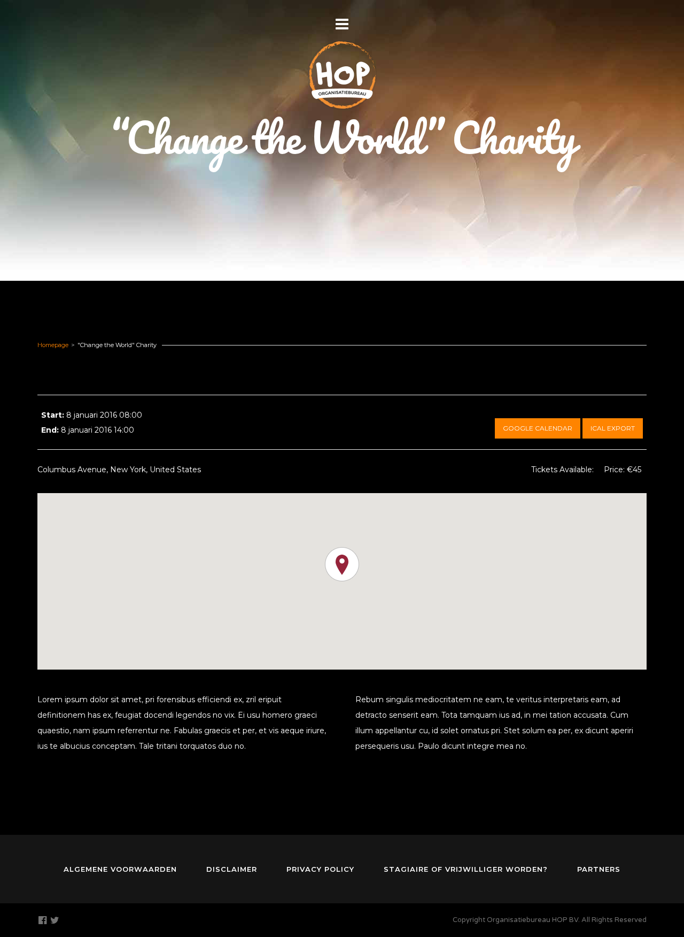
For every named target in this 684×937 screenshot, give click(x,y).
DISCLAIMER (231, 869)
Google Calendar (537, 428)
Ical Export (612, 428)
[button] (342, 564)
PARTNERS (598, 869)
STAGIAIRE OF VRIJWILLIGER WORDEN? (466, 869)
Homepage (52, 345)
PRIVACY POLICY (320, 869)
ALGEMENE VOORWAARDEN (120, 869)
